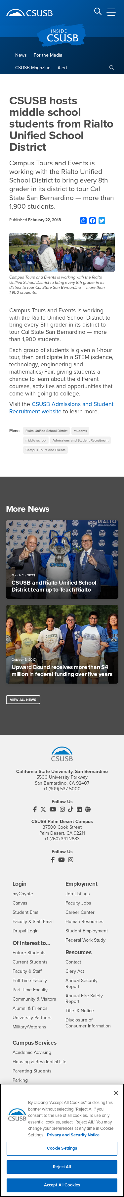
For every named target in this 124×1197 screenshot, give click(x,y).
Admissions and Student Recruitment (80, 440)
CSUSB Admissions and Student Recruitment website (61, 408)
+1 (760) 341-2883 (62, 839)
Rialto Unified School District (46, 431)
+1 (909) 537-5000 (62, 789)
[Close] (116, 1093)
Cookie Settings (62, 1148)
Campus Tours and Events (45, 450)
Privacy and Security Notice (73, 1135)
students (80, 431)
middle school (35, 440)
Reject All (62, 1167)
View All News (23, 700)
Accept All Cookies (62, 1185)
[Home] (29, 12)
